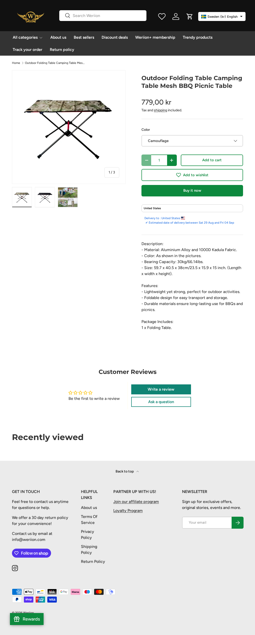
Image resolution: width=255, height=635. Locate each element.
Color (145, 130)
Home (16, 62)
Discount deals (115, 37)
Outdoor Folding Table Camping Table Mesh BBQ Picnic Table (55, 62)
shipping (160, 110)
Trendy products (197, 37)
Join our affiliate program (136, 501)
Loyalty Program (128, 510)
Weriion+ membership (155, 37)
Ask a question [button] (161, 401)
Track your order (27, 49)
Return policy (62, 49)
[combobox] (102, 15)
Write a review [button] (161, 389)
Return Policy (93, 561)
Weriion (28, 613)
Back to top (125, 471)
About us (58, 37)
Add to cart (212, 160)
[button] (192, 175)
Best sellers (84, 37)
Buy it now (192, 190)
